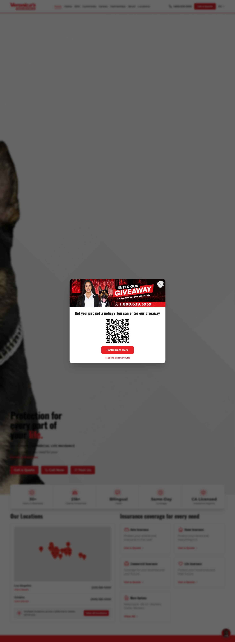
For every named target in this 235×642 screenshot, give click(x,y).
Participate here (117, 349)
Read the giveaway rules (117, 357)
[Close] (160, 284)
